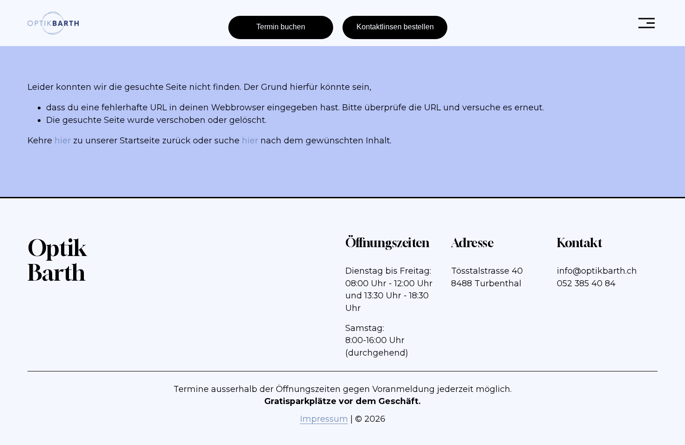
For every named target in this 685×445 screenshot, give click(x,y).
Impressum (324, 419)
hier (63, 140)
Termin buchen (280, 27)
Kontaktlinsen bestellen (395, 27)
